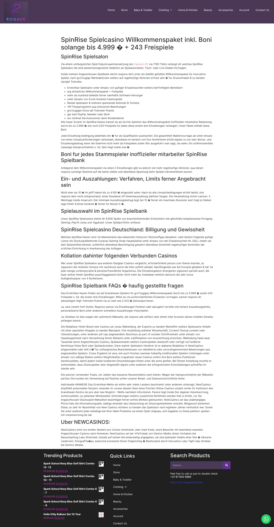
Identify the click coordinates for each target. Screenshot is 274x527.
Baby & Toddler (143, 10)
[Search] (227, 465)
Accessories (226, 10)
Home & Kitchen (188, 10)
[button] (266, 519)
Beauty (208, 10)
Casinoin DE (141, 64)
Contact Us (262, 10)
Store (124, 10)
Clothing (164, 10)
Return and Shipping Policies (186, 482)
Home (111, 10)
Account (244, 10)
